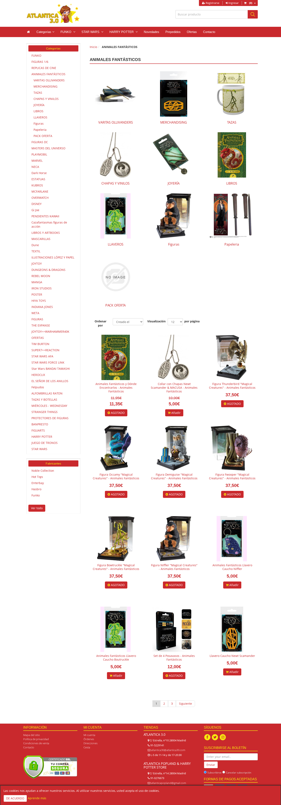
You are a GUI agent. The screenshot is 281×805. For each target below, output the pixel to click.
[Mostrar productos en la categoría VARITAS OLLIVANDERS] (115, 94)
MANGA (36, 282)
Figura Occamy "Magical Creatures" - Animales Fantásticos (116, 476)
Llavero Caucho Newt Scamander (232, 656)
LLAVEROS (40, 117)
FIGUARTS (38, 430)
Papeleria (40, 130)
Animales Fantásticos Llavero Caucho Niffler (232, 567)
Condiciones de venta (36, 743)
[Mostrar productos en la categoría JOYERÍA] (174, 155)
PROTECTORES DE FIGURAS (50, 418)
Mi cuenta (89, 735)
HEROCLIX (38, 375)
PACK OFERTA (43, 136)
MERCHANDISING (45, 86)
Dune (35, 245)
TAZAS (38, 93)
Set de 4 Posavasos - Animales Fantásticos (174, 657)
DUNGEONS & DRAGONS (48, 270)
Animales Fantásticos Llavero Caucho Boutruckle (116, 657)
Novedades (151, 32)
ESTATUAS (38, 179)
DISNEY (36, 204)
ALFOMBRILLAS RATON (47, 393)
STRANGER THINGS (44, 412)
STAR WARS (39, 449)
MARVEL (37, 161)
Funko (35, 495)
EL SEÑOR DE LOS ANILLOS (49, 381)
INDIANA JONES (42, 307)
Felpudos (37, 387)
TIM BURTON (40, 344)
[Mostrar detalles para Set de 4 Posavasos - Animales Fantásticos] (173, 629)
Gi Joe (35, 210)
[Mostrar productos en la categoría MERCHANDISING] (174, 94)
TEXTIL (35, 251)
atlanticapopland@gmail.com (168, 783)
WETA (35, 313)
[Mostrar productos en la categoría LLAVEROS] (115, 216)
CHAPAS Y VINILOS (46, 99)
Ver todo (37, 508)
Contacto (209, 32)
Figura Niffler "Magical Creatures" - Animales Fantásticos (174, 567)
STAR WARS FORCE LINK (47, 362)
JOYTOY (36, 264)
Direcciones (91, 743)
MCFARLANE (39, 191)
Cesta (87, 747)
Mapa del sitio (31, 735)
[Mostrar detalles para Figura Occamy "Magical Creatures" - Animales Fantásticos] (115, 448)
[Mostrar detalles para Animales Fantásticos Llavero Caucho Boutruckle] (115, 629)
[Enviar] (253, 14)
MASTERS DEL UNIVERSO (48, 148)
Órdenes (89, 739)
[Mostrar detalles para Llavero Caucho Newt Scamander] (232, 629)
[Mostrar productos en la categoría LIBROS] (232, 155)
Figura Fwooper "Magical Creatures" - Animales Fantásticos (232, 476)
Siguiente (185, 704)
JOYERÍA (39, 105)
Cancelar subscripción (238, 772)
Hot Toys (37, 477)
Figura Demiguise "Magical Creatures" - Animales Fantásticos (174, 476)
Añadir (176, 413)
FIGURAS (37, 319)
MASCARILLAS (40, 239)
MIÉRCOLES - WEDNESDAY (49, 406)
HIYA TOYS (38, 301)
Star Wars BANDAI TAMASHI (50, 369)
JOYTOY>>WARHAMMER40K (50, 331)
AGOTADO (117, 413)
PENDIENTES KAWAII (45, 216)
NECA (35, 167)
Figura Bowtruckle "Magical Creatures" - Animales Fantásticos (116, 567)
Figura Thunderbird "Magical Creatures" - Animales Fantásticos (232, 386)
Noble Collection (42, 471)
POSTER (36, 294)
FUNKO (36, 55)
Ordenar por (100, 323)
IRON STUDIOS (41, 288)
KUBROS (37, 185)
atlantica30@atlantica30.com (168, 750)
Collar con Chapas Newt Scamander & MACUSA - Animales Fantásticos (174, 387)
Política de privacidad (36, 739)
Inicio (93, 47)
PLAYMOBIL (39, 154)
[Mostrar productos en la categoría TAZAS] (232, 94)
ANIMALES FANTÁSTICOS (48, 74)
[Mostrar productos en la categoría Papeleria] (232, 216)
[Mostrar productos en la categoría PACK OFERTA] (115, 277)
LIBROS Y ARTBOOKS (45, 233)
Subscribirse (214, 772)
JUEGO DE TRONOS (44, 443)
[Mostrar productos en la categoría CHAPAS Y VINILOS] (115, 155)
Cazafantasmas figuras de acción (49, 224)
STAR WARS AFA (42, 356)
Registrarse (212, 3)
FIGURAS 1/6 (39, 62)
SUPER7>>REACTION (45, 350)
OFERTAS (37, 338)
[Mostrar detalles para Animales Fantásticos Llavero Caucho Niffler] (232, 538)
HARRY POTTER (41, 437)
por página (192, 321)
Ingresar (233, 3)
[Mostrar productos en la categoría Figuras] (174, 216)
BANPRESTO (39, 424)
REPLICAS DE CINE (43, 68)
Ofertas (192, 32)
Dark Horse (39, 173)
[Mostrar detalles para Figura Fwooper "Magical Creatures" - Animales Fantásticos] (231, 448)
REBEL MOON (40, 276)
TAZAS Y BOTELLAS (44, 399)
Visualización (155, 321)
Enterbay (37, 483)
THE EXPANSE (40, 325)
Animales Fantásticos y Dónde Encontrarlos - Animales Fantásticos (116, 387)
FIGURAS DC (39, 142)
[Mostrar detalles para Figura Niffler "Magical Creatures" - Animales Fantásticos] (173, 538)
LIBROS (38, 111)
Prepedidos (173, 32)
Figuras (39, 123)
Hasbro (36, 489)
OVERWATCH (40, 198)
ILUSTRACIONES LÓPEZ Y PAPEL (52, 257)
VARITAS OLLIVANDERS (49, 80)
